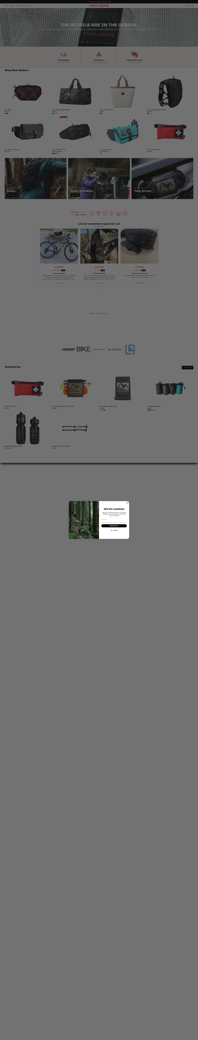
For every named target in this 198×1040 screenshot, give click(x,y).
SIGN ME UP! (114, 526)
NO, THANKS (114, 530)
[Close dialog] (127, 503)
